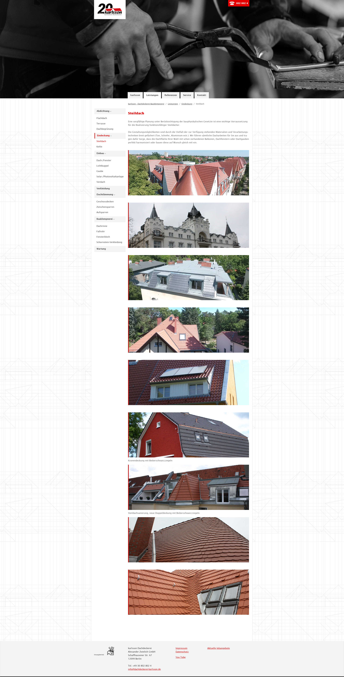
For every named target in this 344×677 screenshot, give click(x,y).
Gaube (99, 171)
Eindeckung (103, 136)
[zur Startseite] (110, 14)
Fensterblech (103, 237)
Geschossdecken (105, 201)
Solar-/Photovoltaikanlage (110, 176)
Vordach (100, 182)
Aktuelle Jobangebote (218, 648)
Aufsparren (102, 212)
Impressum (181, 648)
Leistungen (152, 95)
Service (187, 95)
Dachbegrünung (104, 129)
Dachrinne (101, 226)
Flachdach (101, 118)
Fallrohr (100, 231)
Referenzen (171, 95)
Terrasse (100, 123)
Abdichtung (103, 111)
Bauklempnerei (105, 219)
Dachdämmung (105, 194)
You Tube (181, 657)
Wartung (101, 249)
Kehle (99, 146)
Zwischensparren (105, 207)
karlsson (135, 95)
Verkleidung (103, 189)
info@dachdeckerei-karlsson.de (144, 669)
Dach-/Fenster (103, 160)
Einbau (100, 153)
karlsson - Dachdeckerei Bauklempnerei (146, 104)
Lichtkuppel (102, 166)
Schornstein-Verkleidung (109, 242)
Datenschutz (182, 651)
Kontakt (201, 95)
